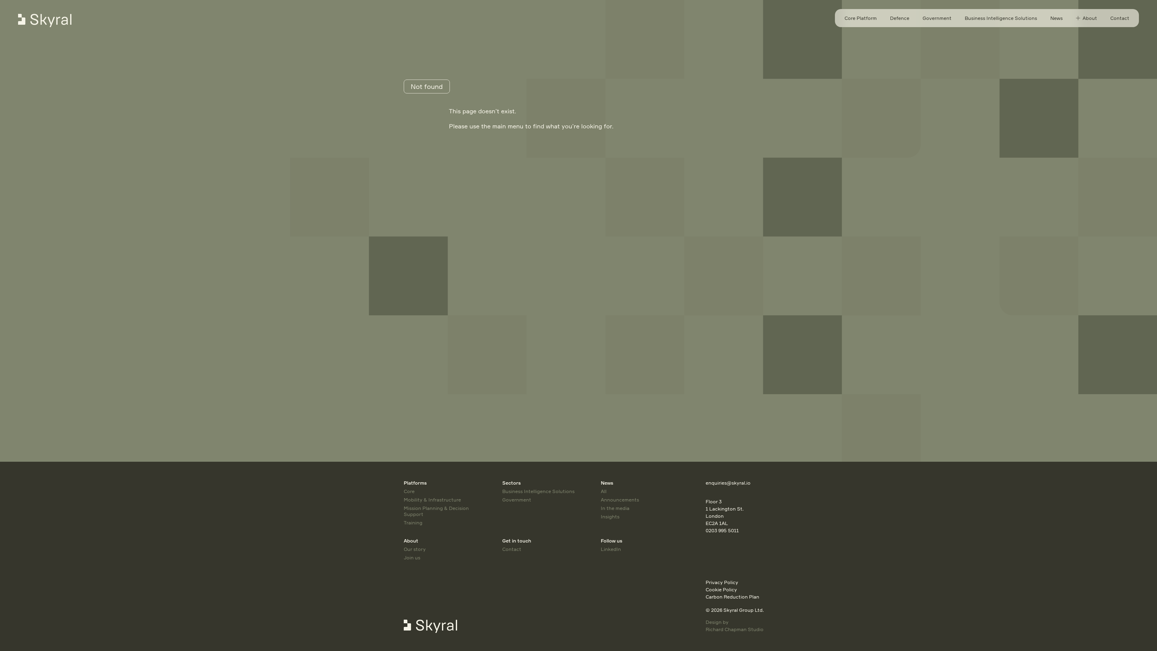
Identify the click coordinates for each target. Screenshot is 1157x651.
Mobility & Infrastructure (432, 500)
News (1056, 18)
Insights (610, 517)
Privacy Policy (722, 582)
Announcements (620, 500)
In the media (615, 508)
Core (409, 491)
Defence (899, 18)
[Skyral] (51, 20)
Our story (415, 549)
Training (413, 523)
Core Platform (861, 18)
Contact (1119, 18)
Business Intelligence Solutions (1001, 18)
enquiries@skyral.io (728, 483)
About (1090, 18)
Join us (412, 558)
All (604, 491)
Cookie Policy (721, 590)
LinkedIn (611, 549)
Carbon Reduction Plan (732, 597)
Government (937, 18)
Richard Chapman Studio (734, 629)
